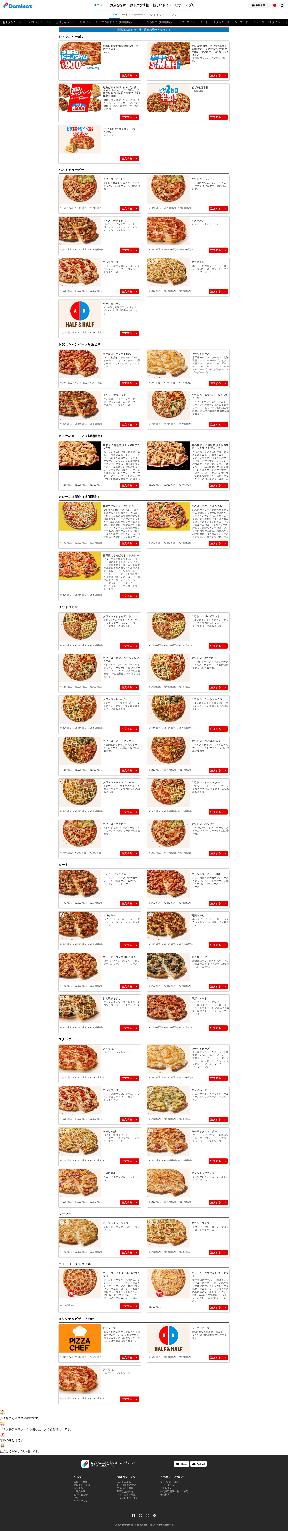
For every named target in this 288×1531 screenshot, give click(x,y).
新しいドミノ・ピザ (167, 5)
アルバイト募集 (125, 1488)
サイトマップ (81, 1501)
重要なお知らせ (125, 1491)
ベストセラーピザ (40, 22)
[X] (140, 1516)
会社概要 (165, 1494)
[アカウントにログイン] (282, 5)
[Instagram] (147, 1516)
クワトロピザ (187, 22)
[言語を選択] (274, 5)
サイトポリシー (168, 1485)
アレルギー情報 (82, 1485)
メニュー (99, 5)
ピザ (115, 15)
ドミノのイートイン (127, 1497)
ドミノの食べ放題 (126, 1494)
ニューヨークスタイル (266, 22)
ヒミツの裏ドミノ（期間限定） (114, 22)
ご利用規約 (166, 1488)
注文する (127, 75)
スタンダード (221, 22)
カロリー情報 (81, 1482)
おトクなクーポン (13, 22)
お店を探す (118, 5)
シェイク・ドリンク (163, 15)
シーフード (241, 22)
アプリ (190, 5)
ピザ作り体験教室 (126, 1485)
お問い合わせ (81, 1494)
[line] (154, 1516)
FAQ (76, 1497)
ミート (204, 22)
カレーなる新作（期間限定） (156, 22)
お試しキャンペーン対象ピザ (73, 22)
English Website (124, 1482)
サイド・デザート (134, 15)
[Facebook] (133, 1516)
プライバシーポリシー (172, 1482)
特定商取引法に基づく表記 (174, 1491)
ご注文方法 (79, 1491)
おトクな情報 (139, 5)
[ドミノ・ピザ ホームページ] (18, 5)
